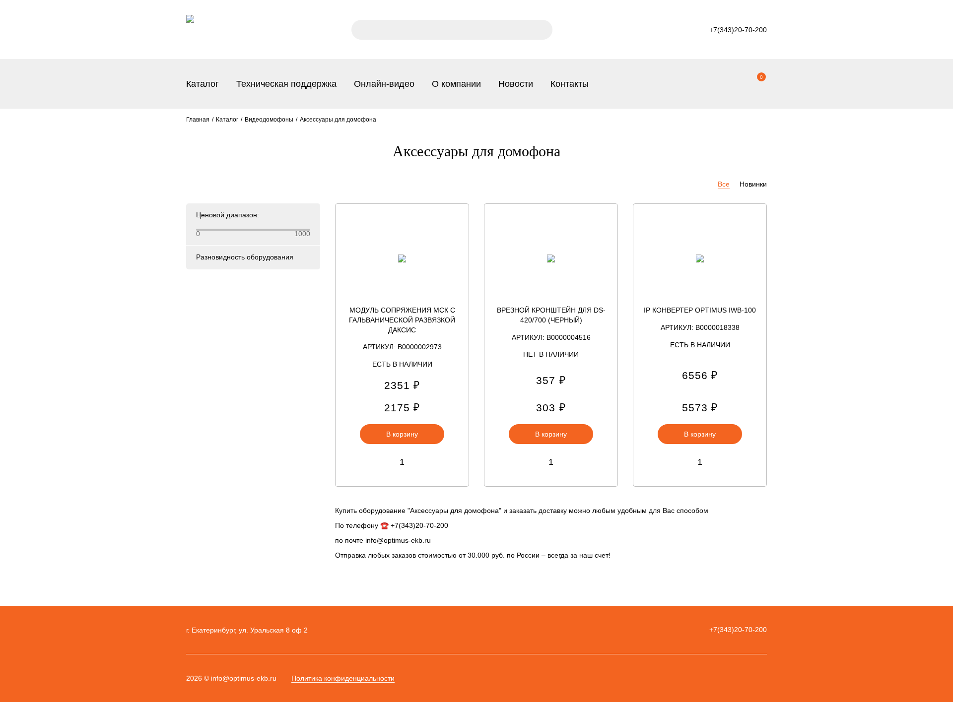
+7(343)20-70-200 (738, 630)
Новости (515, 84)
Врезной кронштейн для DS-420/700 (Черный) (551, 315)
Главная (197, 119)
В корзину (402, 434)
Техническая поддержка (286, 84)
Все (724, 184)
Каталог (202, 84)
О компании (456, 84)
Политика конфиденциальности (343, 678)
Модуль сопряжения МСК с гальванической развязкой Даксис (402, 320)
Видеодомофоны (269, 119)
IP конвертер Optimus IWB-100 (700, 310)
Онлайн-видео (384, 84)
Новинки (753, 184)
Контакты (569, 84)
